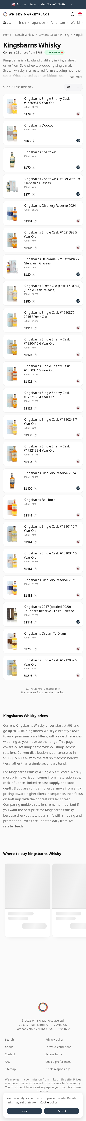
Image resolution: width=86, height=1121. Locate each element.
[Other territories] (80, 14)
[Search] (73, 14)
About (9, 1047)
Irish (22, 22)
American (58, 22)
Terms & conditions (58, 1047)
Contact (10, 1054)
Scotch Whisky (24, 35)
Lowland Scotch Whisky (53, 35)
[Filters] (68, 87)
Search (9, 1039)
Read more (75, 77)
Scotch (8, 22)
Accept (61, 1111)
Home (7, 35)
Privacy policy (54, 1039)
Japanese (38, 22)
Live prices (53, 52)
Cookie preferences (58, 1062)
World (75, 22)
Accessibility (53, 1054)
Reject (24, 1111)
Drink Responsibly (57, 1069)
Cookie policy (48, 1102)
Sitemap (10, 1069)
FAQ (7, 1062)
